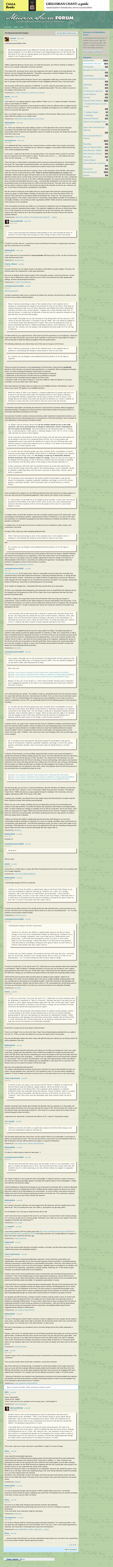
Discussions (7, 27)
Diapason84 (9, 1242)
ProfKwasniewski (20, 136)
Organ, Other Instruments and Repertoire (94, 129)
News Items (87, 157)
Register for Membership (95, 51)
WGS (7, 1392)
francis (24, 915)
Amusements (88, 169)
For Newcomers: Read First (93, 91)
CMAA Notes (87, 85)
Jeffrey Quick (19, 217)
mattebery (17, 1482)
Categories (87, 57)
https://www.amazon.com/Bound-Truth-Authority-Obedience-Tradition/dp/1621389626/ (42, 674)
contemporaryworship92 (14, 286)
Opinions (86, 175)
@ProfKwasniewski (11, 291)
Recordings (87, 144)
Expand (54, 217)
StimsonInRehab (16, 221)
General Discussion (90, 172)
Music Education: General (92, 154)
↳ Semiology (88, 115)
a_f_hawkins (9, 1226)
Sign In (22, 27)
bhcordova (30, 564)
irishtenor (26, 217)
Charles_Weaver (11, 264)
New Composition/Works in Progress (92, 137)
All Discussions (88, 60)
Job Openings (88, 67)
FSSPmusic (18, 915)
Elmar (7, 1451)
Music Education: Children (92, 150)
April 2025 (21, 264)
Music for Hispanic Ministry (92, 147)
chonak (13, 38)
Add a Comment (71, 1549)
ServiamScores (33, 92)
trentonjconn (24, 92)
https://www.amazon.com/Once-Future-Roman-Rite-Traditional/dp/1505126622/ (40, 672)
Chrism (20, 874)
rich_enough (40, 118)
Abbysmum (18, 1513)
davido (7, 96)
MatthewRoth (19, 118)
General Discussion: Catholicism (94, 163)
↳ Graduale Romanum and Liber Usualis (95, 105)
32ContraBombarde (36, 217)
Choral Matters (88, 76)
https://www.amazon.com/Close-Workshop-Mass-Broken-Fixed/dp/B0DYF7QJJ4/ (40, 677)
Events (85, 88)
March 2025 (20, 38)
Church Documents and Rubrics (94, 79)
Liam (16, 874)
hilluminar (42, 92)
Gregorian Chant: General (92, 100)
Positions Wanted (89, 160)
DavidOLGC (46, 217)
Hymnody (86, 97)
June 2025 (28, 286)
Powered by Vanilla (10, 1565)
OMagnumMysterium (29, 118)
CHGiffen (17, 92)
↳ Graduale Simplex (91, 112)
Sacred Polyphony (89, 94)
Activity (15, 27)
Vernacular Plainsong (90, 118)
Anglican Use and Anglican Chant (95, 122)
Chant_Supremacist (20, 564)
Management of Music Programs (94, 70)
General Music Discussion (66, 33)
